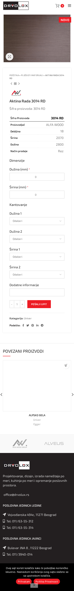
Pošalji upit (39, 304)
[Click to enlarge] (9, 56)
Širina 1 (15, 249)
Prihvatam (24, 581)
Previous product (11, 84)
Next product (19, 84)
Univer (28, 318)
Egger (37, 424)
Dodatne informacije (24, 285)
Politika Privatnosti (46, 581)
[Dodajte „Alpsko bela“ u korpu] (66, 365)
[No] (34, 585)
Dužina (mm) (19, 169)
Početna (14, 75)
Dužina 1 (15, 213)
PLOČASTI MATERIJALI (32, 75)
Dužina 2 (16, 231)
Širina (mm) (18, 187)
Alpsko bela (37, 415)
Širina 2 (15, 267)
